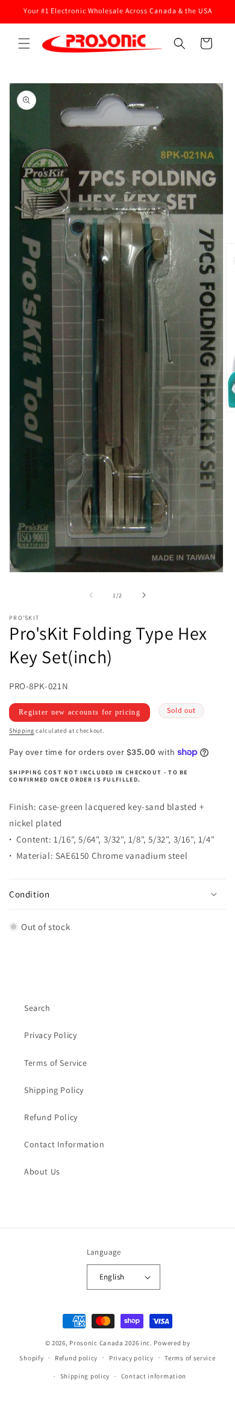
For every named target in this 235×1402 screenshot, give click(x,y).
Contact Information (64, 1144)
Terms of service (189, 1358)
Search (37, 1007)
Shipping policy (85, 1376)
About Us (42, 1171)
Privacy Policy (50, 1035)
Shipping (21, 730)
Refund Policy (51, 1117)
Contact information (153, 1376)
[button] (24, 43)
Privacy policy (131, 1358)
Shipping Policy (54, 1090)
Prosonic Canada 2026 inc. (110, 1343)
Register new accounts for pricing (79, 712)
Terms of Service (55, 1062)
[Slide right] (144, 595)
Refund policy (76, 1358)
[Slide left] (91, 595)
